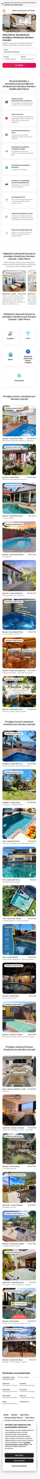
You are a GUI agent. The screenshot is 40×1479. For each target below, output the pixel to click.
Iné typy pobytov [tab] (23, 1377)
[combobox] (19, 52)
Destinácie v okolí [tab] (8, 1377)
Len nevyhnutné (19, 1461)
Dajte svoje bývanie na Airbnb (23, 11)
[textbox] (11, 59)
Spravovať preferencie (19, 1466)
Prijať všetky (19, 1455)
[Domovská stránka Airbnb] (4, 10)
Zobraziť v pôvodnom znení (13, 5)
